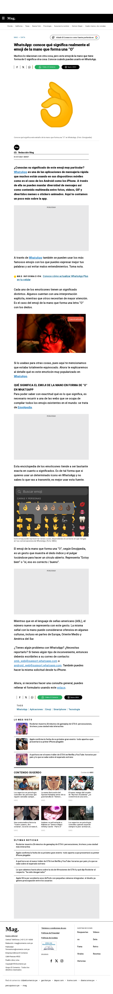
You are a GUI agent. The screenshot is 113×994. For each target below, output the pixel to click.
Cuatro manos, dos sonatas (95, 26)
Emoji (48, 709)
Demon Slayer (77, 26)
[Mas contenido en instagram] (61, 961)
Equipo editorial (12, 936)
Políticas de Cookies (49, 938)
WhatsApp (22, 709)
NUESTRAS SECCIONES (84, 928)
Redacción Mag (26, 152)
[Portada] (12, 934)
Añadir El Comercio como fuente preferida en (75, 37)
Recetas (97, 954)
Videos (96, 932)
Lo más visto (23, 720)
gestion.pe (46, 980)
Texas (27, 26)
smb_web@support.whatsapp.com (35, 661)
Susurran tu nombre (61, 26)
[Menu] (4, 18)
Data (95, 939)
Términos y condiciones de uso (53, 928)
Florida (10, 26)
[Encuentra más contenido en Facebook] (17, 67)
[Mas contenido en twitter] (56, 961)
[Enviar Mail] (15, 153)
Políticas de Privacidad (50, 933)
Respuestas (82, 932)
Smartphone (59, 709)
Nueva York (36, 26)
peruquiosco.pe (12, 985)
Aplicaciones (36, 709)
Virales (80, 954)
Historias (81, 961)
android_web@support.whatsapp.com (38, 665)
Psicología (47, 26)
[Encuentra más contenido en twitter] (23, 67)
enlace (61, 687)
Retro (95, 946)
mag (25, 985)
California (18, 26)
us (78, 939)
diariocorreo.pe (88, 980)
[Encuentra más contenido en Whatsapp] (29, 67)
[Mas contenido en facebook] (51, 961)
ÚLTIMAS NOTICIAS (26, 840)
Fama (79, 946)
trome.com (72, 980)
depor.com (59, 980)
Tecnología (74, 709)
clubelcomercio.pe (29, 980)
